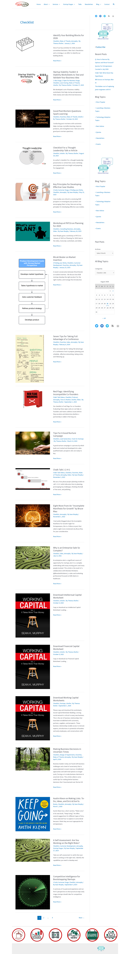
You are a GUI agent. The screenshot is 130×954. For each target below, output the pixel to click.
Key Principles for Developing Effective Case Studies (67, 185)
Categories (98, 269)
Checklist (56, 41)
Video (55, 231)
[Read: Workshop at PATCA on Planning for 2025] (32, 231)
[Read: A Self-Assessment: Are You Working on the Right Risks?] (32, 850)
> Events (98, 144)
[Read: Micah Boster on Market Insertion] (32, 291)
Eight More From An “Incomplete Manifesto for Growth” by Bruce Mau (68, 508)
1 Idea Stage (57, 80)
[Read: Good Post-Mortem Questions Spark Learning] (32, 118)
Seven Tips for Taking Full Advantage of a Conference (66, 338)
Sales (68, 342)
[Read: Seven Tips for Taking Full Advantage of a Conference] (29, 359)
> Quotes (98, 132)
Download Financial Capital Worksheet (66, 647)
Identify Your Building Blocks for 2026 (68, 37)
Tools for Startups (78, 439)
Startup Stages (58, 848)
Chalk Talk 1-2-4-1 (61, 469)
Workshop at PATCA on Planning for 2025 (68, 224)
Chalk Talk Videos (59, 397)
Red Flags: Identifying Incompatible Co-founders (65, 393)
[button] (49, 4)
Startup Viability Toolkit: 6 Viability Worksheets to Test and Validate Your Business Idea (68, 74)
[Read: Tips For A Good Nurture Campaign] (32, 443)
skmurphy (74, 41)
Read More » (57, 61)
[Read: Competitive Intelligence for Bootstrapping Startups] (32, 892)
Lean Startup (64, 83)
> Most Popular (100, 102)
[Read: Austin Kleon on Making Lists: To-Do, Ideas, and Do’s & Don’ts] (32, 814)
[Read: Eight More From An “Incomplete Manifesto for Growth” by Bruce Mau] (32, 516)
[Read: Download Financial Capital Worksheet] (32, 667)
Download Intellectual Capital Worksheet (67, 596)
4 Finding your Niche (76, 190)
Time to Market (65, 400)
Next (81, 918)
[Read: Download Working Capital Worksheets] (32, 718)
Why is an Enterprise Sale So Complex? (66, 549)
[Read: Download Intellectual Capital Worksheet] (32, 615)
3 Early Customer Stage (61, 190)
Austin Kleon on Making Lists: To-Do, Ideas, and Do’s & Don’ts (68, 800)
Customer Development (68, 846)
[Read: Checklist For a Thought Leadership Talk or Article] (32, 156)
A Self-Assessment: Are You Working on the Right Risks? (66, 841)
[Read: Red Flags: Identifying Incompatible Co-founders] (32, 399)
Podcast (75, 397)
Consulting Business (66, 229)
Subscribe (100, 47)
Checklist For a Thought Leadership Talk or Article (65, 149)
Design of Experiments (67, 755)
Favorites (63, 117)
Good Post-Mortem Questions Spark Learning (67, 112)
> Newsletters (99, 138)
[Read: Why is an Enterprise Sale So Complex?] (32, 558)
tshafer (55, 85)
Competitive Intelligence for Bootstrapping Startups (66, 878)
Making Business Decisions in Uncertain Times (67, 750)
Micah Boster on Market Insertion (64, 258)
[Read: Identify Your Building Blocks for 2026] (25, 43)
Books (55, 804)
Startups (63, 703)
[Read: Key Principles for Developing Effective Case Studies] (32, 192)
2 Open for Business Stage (71, 80)
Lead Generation (65, 439)
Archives (98, 249)
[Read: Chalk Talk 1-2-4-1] (32, 479)
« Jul (104, 318)
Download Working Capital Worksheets (66, 699)
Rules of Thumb (65, 41)
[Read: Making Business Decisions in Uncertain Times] (32, 759)
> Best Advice (99, 126)
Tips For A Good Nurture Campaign (64, 434)
